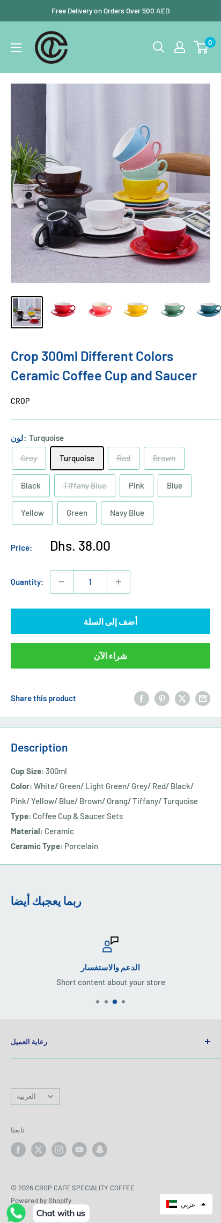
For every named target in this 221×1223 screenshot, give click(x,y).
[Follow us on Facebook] (18, 1149)
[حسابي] (179, 47)
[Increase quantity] (118, 582)
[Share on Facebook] (141, 698)
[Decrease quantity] (61, 582)
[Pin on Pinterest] (162, 698)
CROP (20, 401)
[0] (201, 47)
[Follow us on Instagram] (59, 1149)
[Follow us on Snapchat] (99, 1149)
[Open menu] (16, 47)
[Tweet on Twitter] (182, 698)
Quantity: (27, 582)
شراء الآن (110, 655)
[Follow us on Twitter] (38, 1149)
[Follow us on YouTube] (79, 1149)
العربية (26, 1096)
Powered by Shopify (41, 1200)
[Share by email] (202, 698)
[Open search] (159, 47)
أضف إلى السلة (110, 621)
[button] (186, 1204)
